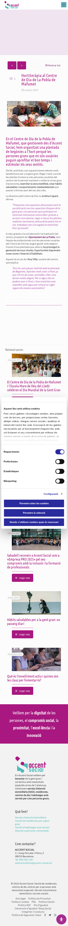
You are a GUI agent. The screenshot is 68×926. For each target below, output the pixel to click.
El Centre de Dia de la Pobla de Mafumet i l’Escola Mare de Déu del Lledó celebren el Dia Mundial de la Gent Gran (34, 386)
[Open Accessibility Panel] (61, 919)
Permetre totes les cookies (34, 503)
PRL (34, 901)
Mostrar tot (54, 65)
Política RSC (24, 904)
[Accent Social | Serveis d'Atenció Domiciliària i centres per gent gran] (11, 5)
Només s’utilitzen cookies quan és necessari (34, 522)
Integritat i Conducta (33, 911)
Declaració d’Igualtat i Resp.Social (33, 908)
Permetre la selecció (34, 512)
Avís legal (20, 898)
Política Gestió (47, 901)
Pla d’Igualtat (41, 904)
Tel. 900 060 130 (24, 859)
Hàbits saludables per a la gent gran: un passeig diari (33, 621)
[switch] (59, 461)
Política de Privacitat (39, 898)
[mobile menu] (63, 4)
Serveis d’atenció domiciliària (30, 817)
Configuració (51, 494)
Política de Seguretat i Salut (26, 914)
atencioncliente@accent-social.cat (33, 862)
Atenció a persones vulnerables (32, 830)
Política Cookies (20, 901)
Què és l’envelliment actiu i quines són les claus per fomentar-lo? (32, 678)
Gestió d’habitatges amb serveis (32, 827)
